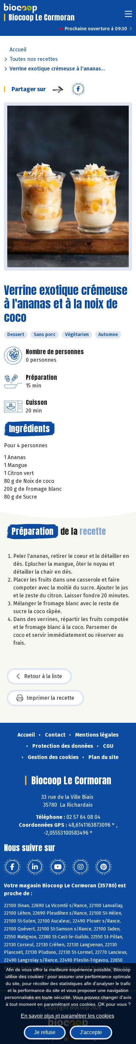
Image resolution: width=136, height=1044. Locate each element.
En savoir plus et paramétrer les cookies (67, 1016)
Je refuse (44, 1032)
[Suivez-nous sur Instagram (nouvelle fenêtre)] (80, 867)
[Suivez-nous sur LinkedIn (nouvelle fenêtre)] (35, 867)
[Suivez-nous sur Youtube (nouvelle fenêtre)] (58, 867)
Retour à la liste (43, 676)
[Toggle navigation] (128, 16)
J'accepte (91, 1032)
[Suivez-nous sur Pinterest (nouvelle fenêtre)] (103, 867)
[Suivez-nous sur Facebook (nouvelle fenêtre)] (12, 867)
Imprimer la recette (50, 698)
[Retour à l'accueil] (20, 8)
